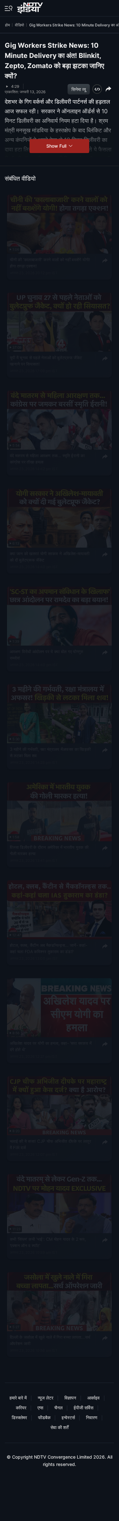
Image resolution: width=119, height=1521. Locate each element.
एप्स (40, 1407)
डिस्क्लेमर (19, 1417)
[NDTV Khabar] (30, 6)
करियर (21, 1407)
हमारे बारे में (18, 1397)
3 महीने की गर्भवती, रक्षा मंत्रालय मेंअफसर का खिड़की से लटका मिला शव (50, 752)
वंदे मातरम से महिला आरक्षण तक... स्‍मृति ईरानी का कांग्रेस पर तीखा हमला (47, 458)
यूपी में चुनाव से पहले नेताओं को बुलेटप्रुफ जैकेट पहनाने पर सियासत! (46, 360)
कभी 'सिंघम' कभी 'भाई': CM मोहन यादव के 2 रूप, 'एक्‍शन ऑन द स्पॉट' (48, 1242)
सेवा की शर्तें (59, 1427)
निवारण (91, 1417)
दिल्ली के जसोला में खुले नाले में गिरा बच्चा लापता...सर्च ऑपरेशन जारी (50, 1340)
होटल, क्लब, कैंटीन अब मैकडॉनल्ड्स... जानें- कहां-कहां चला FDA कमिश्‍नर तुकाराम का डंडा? (48, 948)
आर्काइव (93, 1397)
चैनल (58, 1407)
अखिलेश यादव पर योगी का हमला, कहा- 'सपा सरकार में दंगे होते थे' (51, 1046)
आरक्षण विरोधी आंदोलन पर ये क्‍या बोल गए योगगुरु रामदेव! (46, 654)
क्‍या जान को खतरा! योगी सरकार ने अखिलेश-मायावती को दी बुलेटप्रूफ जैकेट (50, 556)
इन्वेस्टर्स (68, 1417)
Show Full (57, 146)
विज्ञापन (70, 1397)
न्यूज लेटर (45, 1397)
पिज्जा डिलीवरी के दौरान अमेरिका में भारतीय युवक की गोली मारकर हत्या (49, 850)
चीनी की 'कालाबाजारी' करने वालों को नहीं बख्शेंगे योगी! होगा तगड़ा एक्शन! (50, 262)
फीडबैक (44, 1417)
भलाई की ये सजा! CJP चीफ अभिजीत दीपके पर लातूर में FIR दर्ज (50, 1144)
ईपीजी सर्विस (83, 1407)
